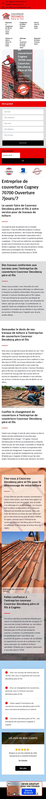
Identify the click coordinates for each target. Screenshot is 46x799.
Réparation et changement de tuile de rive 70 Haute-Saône (9, 28)
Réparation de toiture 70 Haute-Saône (37, 41)
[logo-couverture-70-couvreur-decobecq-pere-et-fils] (13, 16)
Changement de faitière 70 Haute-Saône (23, 25)
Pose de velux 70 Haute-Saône (36, 25)
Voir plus (23, 768)
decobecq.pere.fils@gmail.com (18, 7)
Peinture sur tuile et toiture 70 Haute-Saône (8, 42)
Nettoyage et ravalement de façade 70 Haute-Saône (23, 43)
